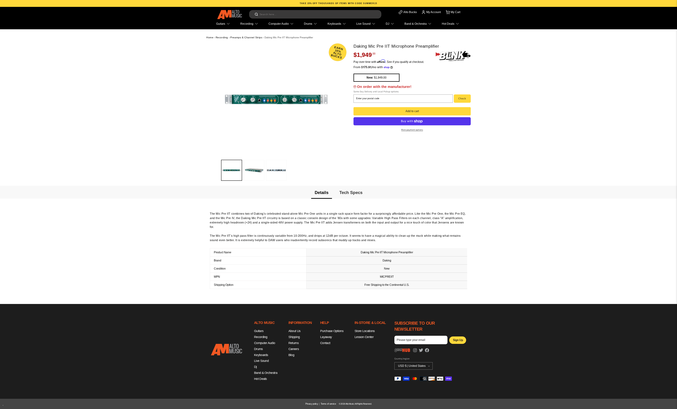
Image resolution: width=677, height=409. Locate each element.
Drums (258, 349)
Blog (291, 355)
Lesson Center (364, 337)
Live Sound (261, 361)
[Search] (256, 14)
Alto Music (349, 404)
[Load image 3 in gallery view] (276, 170)
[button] (453, 12)
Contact (325, 343)
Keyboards (261, 355)
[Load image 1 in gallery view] (231, 170)
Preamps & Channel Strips (246, 37)
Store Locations (365, 331)
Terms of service (328, 403)
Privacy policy (311, 403)
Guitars (258, 331)
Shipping (294, 337)
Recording (222, 37)
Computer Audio (264, 343)
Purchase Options (331, 331)
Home (209, 37)
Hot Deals (260, 379)
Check (462, 98)
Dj (255, 367)
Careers (293, 349)
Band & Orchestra (265, 373)
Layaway (326, 337)
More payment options (412, 129)
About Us (294, 331)
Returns (293, 343)
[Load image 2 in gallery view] (254, 170)
